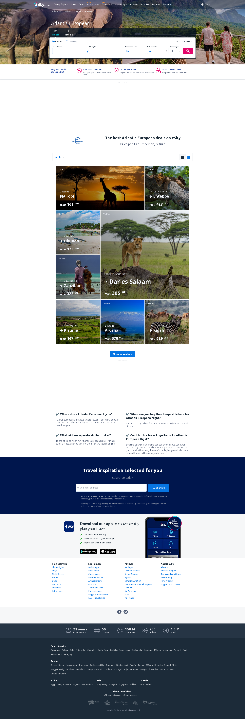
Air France (129, 598)
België (54, 665)
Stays (73, 4)
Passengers (174, 47)
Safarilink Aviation (133, 580)
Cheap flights (61, 4)
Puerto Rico (56, 654)
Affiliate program (169, 570)
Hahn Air (128, 587)
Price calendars (95, 591)
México (157, 650)
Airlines (133, 4)
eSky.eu (107, 695)
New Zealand (146, 684)
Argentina (55, 650)
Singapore (123, 684)
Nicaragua (167, 650)
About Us (165, 567)
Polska (109, 669)
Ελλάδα (149, 665)
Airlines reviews (95, 580)
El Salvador (81, 650)
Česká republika (97, 665)
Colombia (91, 650)
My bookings (167, 577)
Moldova (70, 669)
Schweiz (170, 669)
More (166, 4)
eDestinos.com (130, 695)
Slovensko (153, 669)
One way (73, 41)
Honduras (147, 650)
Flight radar (93, 570)
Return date (152, 47)
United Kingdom (58, 673)
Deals (82, 4)
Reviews (156, 4)
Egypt (53, 684)
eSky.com (117, 695)
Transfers (107, 4)
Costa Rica (103, 650)
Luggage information (98, 594)
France (141, 665)
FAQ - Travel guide (96, 598)
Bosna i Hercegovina (67, 665)
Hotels (55, 577)
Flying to (92, 47)
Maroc (68, 684)
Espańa (133, 665)
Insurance (56, 584)
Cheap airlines (94, 574)
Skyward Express (132, 570)
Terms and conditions (171, 574)
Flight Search (58, 574)
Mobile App (121, 4)
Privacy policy (167, 580)
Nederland (80, 669)
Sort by (58, 157)
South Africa (87, 684)
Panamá (177, 650)
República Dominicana (119, 650)
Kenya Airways (131, 574)
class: (178, 41)
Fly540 (128, 577)
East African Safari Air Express (138, 584)
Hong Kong (102, 684)
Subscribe (159, 487)
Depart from (57, 47)
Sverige (143, 669)
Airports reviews (95, 587)
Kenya (61, 684)
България (83, 665)
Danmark (110, 665)
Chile (71, 650)
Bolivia (65, 650)
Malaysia (113, 684)
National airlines (95, 577)
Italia (174, 665)
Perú (185, 650)
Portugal (118, 669)
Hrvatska (158, 665)
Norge (90, 669)
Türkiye (132, 684)
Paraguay (68, 654)
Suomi (162, 669)
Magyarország (57, 669)
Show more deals (122, 354)
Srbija (125, 669)
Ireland (167, 665)
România (134, 669)
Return (58, 41)
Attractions (93, 4)
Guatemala (137, 650)
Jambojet (129, 567)
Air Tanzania (130, 591)
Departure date (131, 47)
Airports (144, 4)
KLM (127, 594)
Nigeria (76, 684)
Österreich (99, 669)
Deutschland (122, 665)
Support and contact (170, 584)
